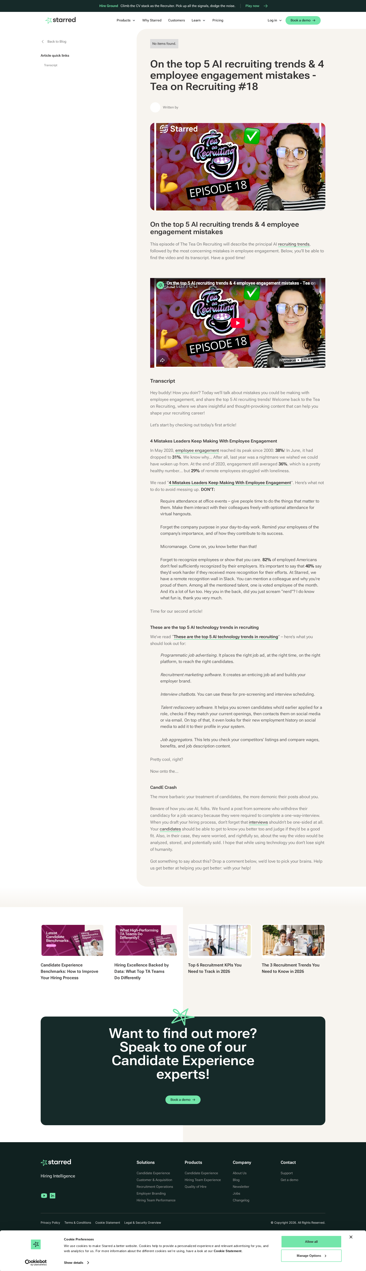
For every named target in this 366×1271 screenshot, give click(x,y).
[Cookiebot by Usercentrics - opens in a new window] (35, 1263)
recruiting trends (293, 244)
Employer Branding (151, 1193)
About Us (240, 1173)
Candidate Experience (153, 1173)
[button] (126, 20)
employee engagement (197, 450)
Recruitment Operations (155, 1187)
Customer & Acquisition (154, 1180)
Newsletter (241, 1187)
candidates (170, 828)
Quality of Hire (196, 1187)
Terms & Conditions (77, 1222)
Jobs (236, 1193)
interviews (258, 822)
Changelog (241, 1200)
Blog (236, 1180)
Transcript (50, 65)
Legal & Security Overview (142, 1222)
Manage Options (309, 1255)
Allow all (311, 1241)
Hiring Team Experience (203, 1180)
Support (287, 1173)
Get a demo (289, 1180)
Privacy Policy (50, 1222)
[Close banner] (350, 1237)
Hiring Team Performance (156, 1200)
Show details (73, 1262)
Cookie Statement (228, 1251)
